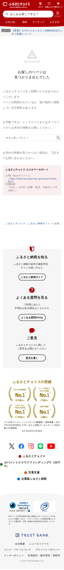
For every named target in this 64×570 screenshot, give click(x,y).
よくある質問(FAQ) (32, 317)
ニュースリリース (39, 543)
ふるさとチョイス (34, 456)
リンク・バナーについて (17, 549)
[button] (57, 14)
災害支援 (34, 472)
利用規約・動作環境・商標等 (44, 555)
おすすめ (54, 22)
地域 (24, 22)
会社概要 (20, 543)
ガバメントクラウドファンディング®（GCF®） (32, 464)
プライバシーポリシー (47, 549)
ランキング (38, 22)
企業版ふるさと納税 (34, 478)
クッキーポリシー (14, 555)
